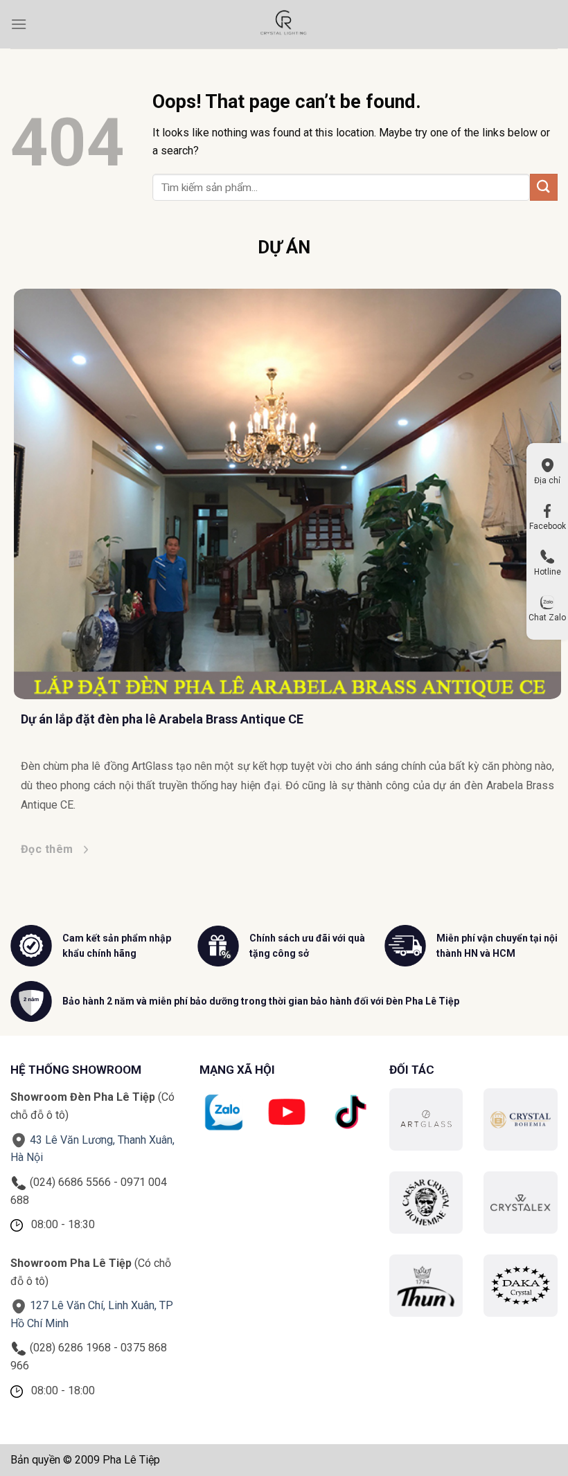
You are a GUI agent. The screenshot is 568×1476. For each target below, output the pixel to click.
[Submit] (544, 187)
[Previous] (39, 562)
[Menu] (18, 24)
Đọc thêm (43, 849)
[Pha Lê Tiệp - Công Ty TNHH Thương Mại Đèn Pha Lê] (284, 24)
